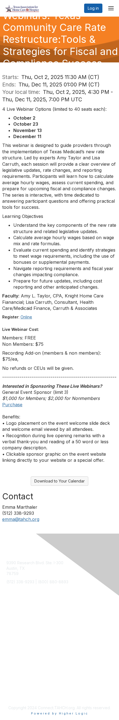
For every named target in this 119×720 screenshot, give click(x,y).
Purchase (12, 404)
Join (10, 618)
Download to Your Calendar (59, 481)
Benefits (13, 623)
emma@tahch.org (20, 519)
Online (26, 317)
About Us (14, 659)
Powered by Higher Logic (59, 713)
